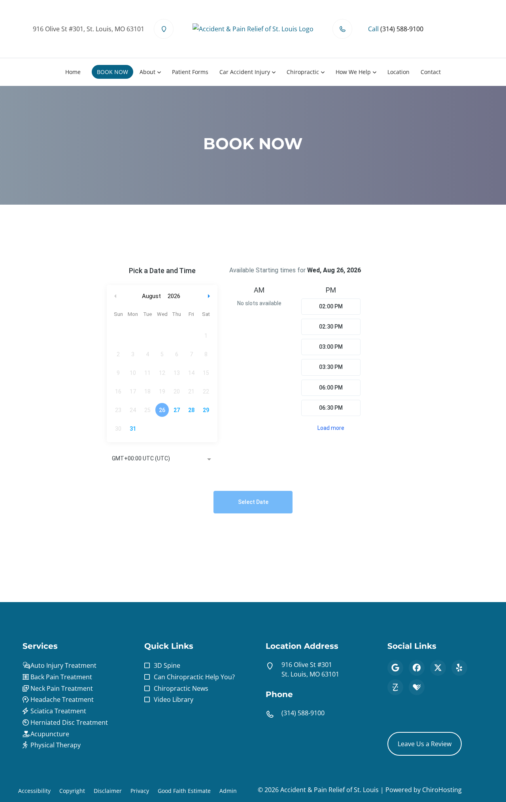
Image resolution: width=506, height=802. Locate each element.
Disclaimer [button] (108, 790)
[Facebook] (417, 668)
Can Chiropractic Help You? (194, 677)
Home (73, 72)
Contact (431, 72)
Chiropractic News (181, 688)
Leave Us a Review (424, 743)
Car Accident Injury (244, 72)
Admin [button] (228, 790)
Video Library (173, 699)
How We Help (353, 72)
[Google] (395, 668)
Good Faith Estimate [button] (184, 790)
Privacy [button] (139, 790)
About (147, 72)
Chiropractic (303, 72)
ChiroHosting (442, 789)
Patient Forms (190, 72)
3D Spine (167, 665)
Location (398, 72)
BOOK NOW (112, 72)
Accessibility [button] (34, 790)
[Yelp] (459, 668)
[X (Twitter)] (438, 668)
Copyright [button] (72, 790)
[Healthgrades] (417, 687)
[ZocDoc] (395, 687)
